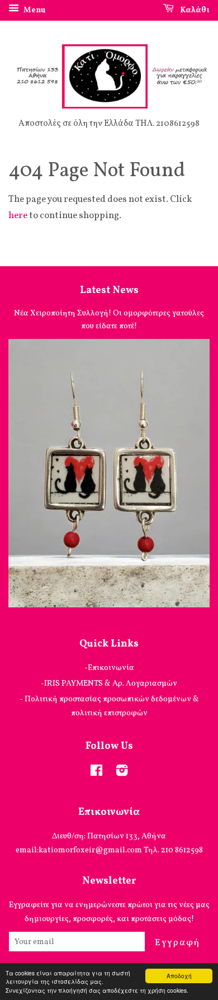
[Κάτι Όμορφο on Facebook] (96, 773)
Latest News (109, 291)
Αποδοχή (179, 975)
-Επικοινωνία (109, 667)
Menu (33, 10)
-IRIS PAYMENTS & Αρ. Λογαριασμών (109, 683)
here (17, 215)
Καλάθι (194, 10)
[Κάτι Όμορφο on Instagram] (122, 773)
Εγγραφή (177, 942)
